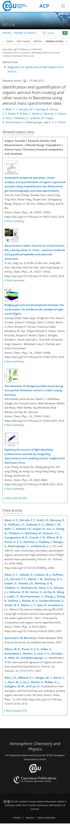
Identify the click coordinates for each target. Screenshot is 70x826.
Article (9, 41)
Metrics (38, 41)
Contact (17, 817)
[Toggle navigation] (62, 6)
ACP (44, 5)
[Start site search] (65, 33)
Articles (7, 32)
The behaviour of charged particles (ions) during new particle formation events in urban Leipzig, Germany (33, 390)
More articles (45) (16, 498)
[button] (44, 32)
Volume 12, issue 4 (25, 32)
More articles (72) (16, 710)
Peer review (23, 41)
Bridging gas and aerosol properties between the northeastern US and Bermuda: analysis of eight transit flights (34, 309)
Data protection (46, 817)
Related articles (55, 41)
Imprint (29, 817)
